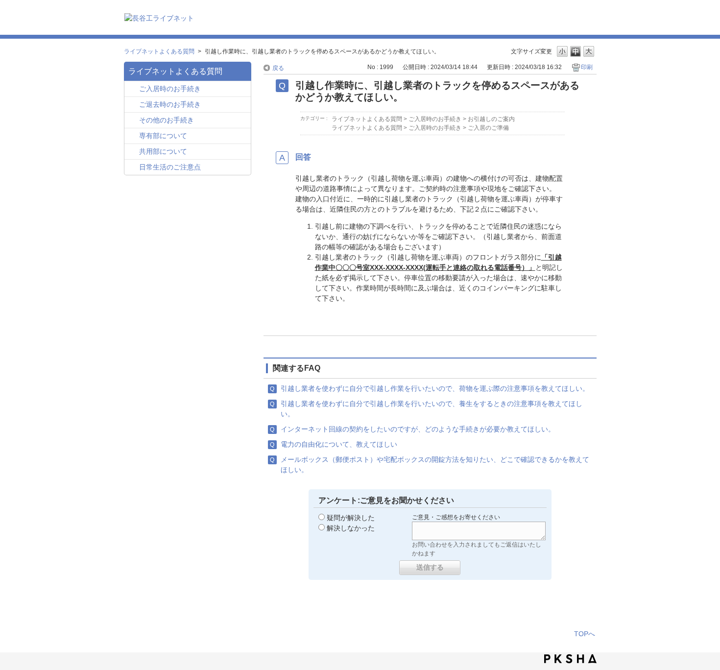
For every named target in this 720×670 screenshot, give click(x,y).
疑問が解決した (351, 518)
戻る (278, 68)
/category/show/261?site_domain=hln (133, 152)
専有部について (163, 136)
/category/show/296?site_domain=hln (133, 121)
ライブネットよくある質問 (159, 51)
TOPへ (584, 634)
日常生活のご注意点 (170, 167)
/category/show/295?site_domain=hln (133, 105)
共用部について (163, 151)
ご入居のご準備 (488, 127)
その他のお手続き (166, 120)
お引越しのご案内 (491, 119)
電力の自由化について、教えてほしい (339, 444)
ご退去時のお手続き (170, 104)
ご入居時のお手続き (170, 89)
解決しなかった (351, 528)
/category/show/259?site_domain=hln (133, 89)
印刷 (587, 67)
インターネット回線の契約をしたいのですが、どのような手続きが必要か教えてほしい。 (418, 429)
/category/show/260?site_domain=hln (133, 136)
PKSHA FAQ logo (570, 658)
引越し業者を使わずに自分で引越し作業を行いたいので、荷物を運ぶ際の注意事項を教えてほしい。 (435, 388)
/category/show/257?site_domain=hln (133, 168)
